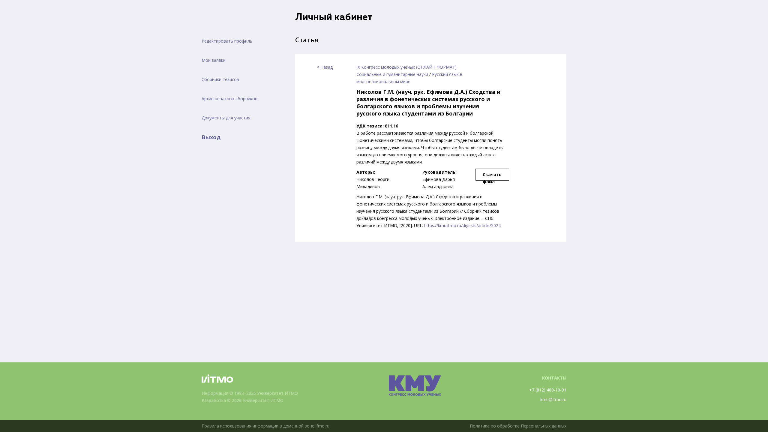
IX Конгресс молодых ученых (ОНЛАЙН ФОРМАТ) (406, 67)
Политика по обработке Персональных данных (518, 426)
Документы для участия (226, 118)
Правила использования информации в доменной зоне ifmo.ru (265, 426)
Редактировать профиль (227, 41)
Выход (211, 137)
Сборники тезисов (220, 79)
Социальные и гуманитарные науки (392, 74)
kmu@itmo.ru (553, 399)
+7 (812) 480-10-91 (547, 390)
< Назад (325, 67)
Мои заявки (214, 60)
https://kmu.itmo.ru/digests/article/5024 (462, 225)
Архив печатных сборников (229, 98)
